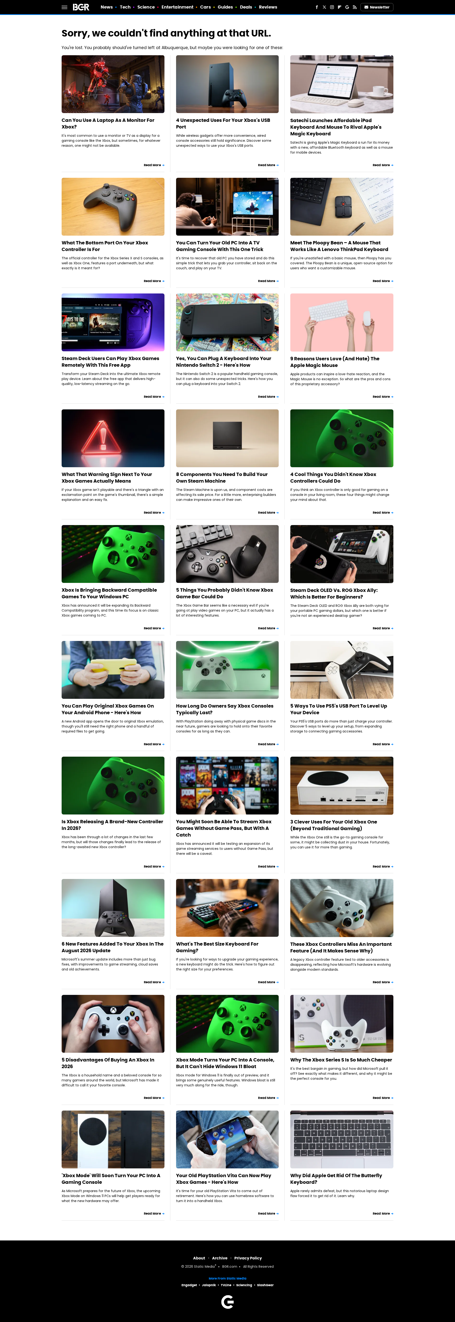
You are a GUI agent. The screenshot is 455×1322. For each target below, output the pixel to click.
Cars (205, 7)
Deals (246, 7)
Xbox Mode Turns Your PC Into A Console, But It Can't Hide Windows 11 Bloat (225, 1063)
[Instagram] (332, 7)
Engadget (189, 1285)
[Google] (347, 7)
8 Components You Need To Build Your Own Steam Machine (222, 477)
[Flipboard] (339, 7)
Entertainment (177, 7)
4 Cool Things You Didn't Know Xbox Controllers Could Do (333, 477)
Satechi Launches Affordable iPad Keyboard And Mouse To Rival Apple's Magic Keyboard (336, 127)
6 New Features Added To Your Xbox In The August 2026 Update (113, 947)
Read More (152, 165)
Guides (225, 7)
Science (146, 7)
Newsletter (379, 7)
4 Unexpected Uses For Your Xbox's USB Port (223, 123)
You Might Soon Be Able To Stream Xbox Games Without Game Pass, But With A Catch (224, 828)
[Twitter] (324, 7)
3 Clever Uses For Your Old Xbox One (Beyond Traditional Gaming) (333, 825)
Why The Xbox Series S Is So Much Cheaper (341, 1060)
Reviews (268, 7)
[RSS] (355, 7)
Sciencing (244, 1285)
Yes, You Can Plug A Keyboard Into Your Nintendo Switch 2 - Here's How (223, 361)
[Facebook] (317, 7)
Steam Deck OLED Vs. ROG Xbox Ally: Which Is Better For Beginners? (334, 593)
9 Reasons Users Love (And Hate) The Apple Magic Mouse (334, 362)
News (107, 7)
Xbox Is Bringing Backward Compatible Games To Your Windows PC (109, 593)
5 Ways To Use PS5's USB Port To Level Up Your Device (338, 709)
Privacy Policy (248, 1258)
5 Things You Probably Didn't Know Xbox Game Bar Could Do (224, 593)
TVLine (226, 1285)
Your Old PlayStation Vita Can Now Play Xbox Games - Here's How (223, 1178)
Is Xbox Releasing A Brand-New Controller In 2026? (112, 825)
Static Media (204, 1267)
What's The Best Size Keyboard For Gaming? (217, 947)
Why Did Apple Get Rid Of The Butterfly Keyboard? (336, 1178)
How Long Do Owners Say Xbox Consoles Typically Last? (224, 709)
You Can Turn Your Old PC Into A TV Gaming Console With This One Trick (219, 246)
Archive (220, 1258)
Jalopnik (209, 1285)
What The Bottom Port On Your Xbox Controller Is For (105, 246)
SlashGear (265, 1285)
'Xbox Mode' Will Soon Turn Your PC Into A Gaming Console (111, 1178)
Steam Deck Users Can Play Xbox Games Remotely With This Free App (110, 361)
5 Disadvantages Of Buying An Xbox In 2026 (108, 1063)
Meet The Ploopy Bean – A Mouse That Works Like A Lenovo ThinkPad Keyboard (339, 246)
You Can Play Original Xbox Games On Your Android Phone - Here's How (108, 709)
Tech (125, 7)
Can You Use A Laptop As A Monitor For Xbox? (108, 123)
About (199, 1258)
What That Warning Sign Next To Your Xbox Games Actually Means (107, 477)
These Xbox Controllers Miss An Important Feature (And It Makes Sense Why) (341, 947)
